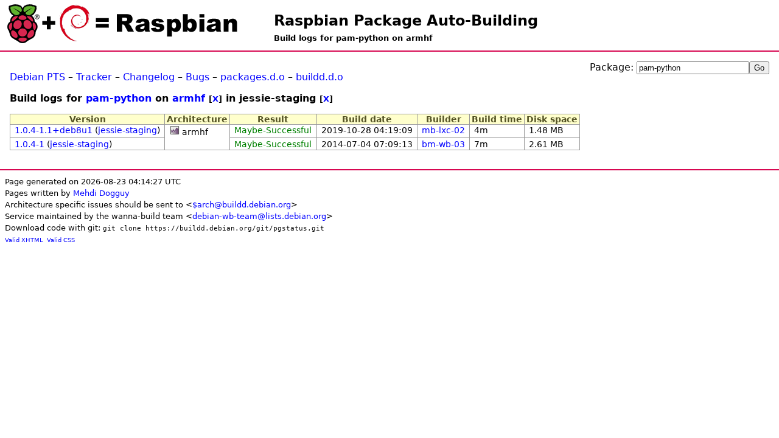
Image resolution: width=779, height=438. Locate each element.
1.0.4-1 (29, 144)
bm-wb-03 (443, 144)
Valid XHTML (24, 240)
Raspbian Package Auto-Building (406, 20)
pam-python (119, 98)
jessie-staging (127, 130)
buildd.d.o (319, 77)
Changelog (149, 77)
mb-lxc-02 (443, 130)
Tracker (94, 77)
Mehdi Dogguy (101, 193)
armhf (188, 98)
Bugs (197, 77)
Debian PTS (37, 77)
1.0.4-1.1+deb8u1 (54, 130)
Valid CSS (61, 240)
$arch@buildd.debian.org (241, 204)
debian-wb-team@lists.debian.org (259, 216)
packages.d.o (252, 77)
